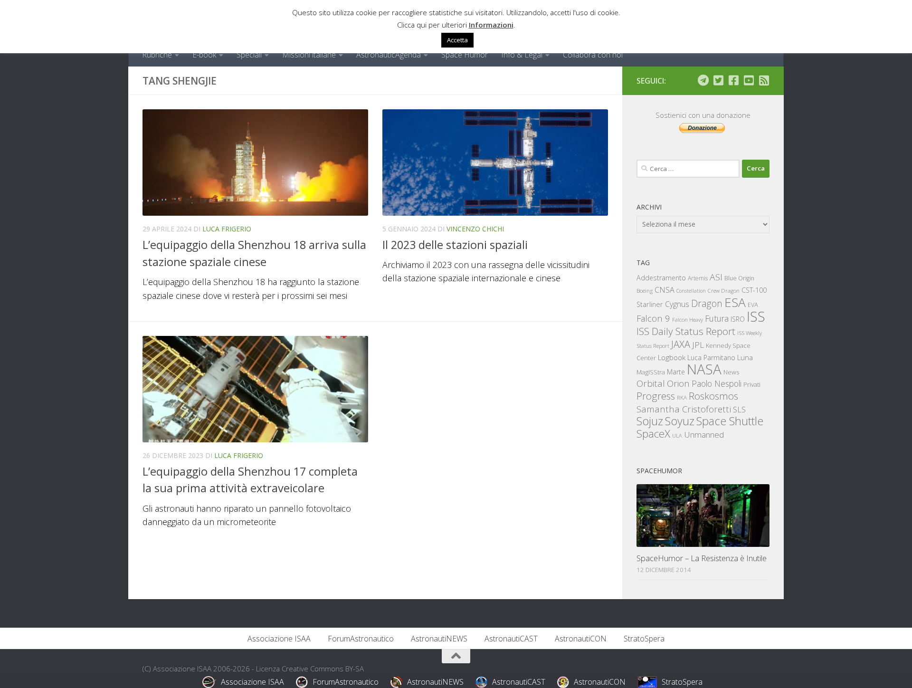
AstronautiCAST (511, 638)
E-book (204, 54)
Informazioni (491, 24)
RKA (682, 397)
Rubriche (157, 54)
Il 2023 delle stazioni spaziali (455, 244)
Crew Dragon (724, 290)
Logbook (671, 358)
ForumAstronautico (361, 638)
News (731, 371)
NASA (704, 369)
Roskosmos (713, 395)
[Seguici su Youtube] (748, 80)
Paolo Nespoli (716, 383)
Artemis (698, 278)
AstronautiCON (581, 638)
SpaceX (653, 433)
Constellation (691, 290)
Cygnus (677, 304)
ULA (677, 435)
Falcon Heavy (687, 319)
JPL (698, 344)
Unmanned (704, 434)
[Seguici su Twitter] (718, 80)
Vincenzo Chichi (475, 228)
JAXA (680, 344)
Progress (655, 395)
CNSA (664, 290)
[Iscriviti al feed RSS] (764, 80)
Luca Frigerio (226, 228)
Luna (745, 357)
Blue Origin (739, 278)
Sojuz (649, 421)
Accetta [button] (457, 40)
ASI (716, 277)
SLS (739, 409)
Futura (717, 318)
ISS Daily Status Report (685, 331)
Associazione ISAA (279, 638)
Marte (676, 371)
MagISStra (650, 372)
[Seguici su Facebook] (733, 80)
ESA (735, 302)
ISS (756, 316)
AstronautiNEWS (439, 638)
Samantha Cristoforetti (683, 409)
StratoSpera (644, 638)
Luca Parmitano (711, 357)
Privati (751, 384)
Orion (678, 383)
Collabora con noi (593, 54)
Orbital (650, 383)
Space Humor (464, 54)
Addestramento (661, 277)
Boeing (644, 290)
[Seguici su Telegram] (703, 80)
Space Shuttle (729, 421)
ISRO (738, 319)
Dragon (706, 303)
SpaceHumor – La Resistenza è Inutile (701, 558)
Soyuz (679, 421)
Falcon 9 (653, 318)
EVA (753, 305)
